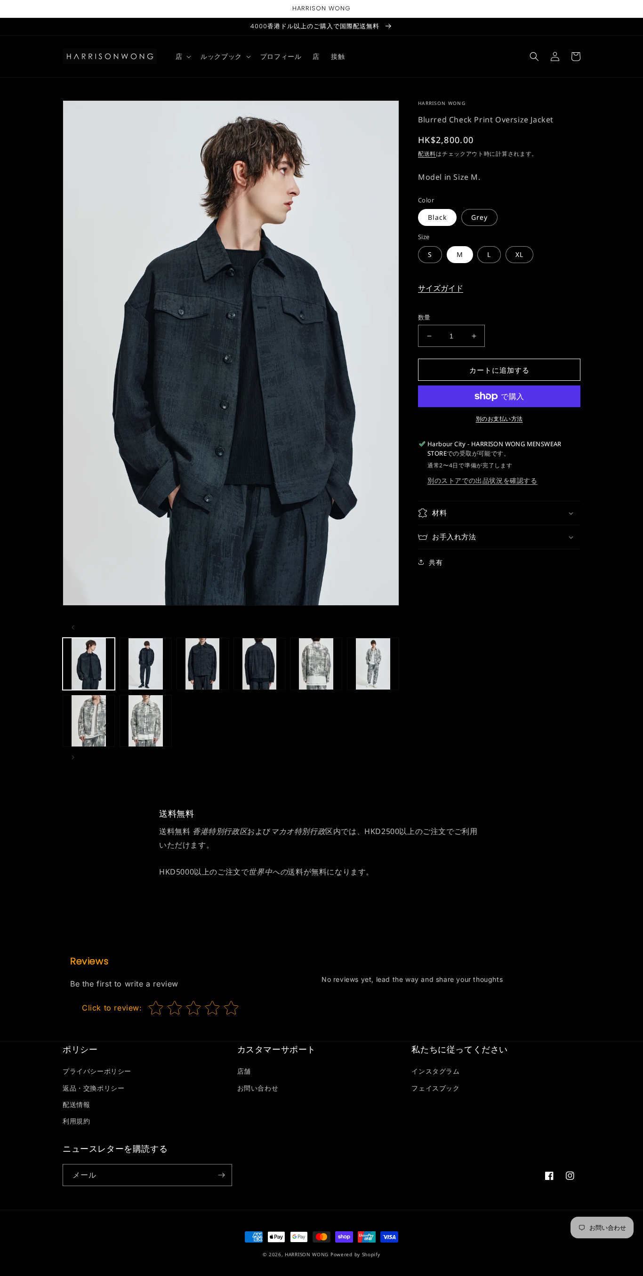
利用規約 (76, 1120)
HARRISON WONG (307, 1254)
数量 (424, 317)
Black (437, 217)
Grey (479, 217)
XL (519, 254)
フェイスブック (435, 1087)
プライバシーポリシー (97, 1071)
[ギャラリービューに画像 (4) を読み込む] (259, 664)
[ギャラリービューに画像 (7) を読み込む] (89, 721)
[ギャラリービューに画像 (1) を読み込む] (89, 664)
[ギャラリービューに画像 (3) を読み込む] (203, 664)
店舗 (244, 1071)
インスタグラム (435, 1071)
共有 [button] (435, 562)
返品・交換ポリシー (93, 1087)
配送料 (427, 154)
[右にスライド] (73, 757)
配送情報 (76, 1104)
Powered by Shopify (355, 1254)
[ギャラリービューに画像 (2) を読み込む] (146, 664)
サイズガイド (440, 288)
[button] (182, 56)
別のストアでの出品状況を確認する (482, 480)
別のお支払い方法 (499, 419)
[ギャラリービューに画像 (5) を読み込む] (316, 664)
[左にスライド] (73, 627)
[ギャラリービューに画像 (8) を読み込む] (146, 721)
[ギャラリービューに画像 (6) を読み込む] (373, 664)
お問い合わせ (258, 1087)
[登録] (221, 1175)
